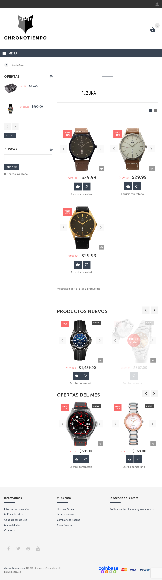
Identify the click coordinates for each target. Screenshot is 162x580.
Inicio (6, 65)
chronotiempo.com (14, 568)
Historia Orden (65, 509)
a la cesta (77, 376)
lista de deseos (65, 514)
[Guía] (150, 110)
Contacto (9, 530)
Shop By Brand (18, 65)
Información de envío (16, 509)
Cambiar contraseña (68, 519)
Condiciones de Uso (15, 519)
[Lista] (155, 110)
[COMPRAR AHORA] (78, 186)
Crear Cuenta (64, 525)
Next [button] (15, 126)
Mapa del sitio (12, 525)
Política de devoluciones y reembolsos (132, 509)
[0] (153, 31)
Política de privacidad (16, 514)
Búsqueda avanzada (16, 174)
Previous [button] (7, 126)
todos (10, 135)
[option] (81, 352)
